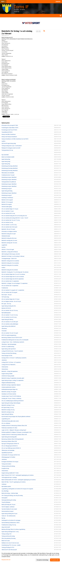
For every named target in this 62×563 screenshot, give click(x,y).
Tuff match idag (5, 296)
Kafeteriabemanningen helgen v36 (9, 389)
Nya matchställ (5, 154)
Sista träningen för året (7, 355)
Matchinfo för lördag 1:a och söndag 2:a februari (13, 256)
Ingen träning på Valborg (7, 319)
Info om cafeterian (6, 423)
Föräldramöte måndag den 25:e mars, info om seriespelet (15, 339)
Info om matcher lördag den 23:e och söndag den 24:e (14, 215)
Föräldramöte (5, 287)
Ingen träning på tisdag (7, 190)
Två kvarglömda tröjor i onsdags (9, 477)
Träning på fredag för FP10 (8, 547)
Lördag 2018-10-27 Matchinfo (8, 364)
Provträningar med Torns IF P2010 (9, 129)
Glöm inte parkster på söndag (9, 538)
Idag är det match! (6, 527)
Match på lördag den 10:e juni (8, 504)
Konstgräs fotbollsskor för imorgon (10, 461)
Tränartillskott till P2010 (7, 132)
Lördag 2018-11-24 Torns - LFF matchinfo (11, 362)
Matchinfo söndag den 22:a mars (9, 240)
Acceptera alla (55, 560)
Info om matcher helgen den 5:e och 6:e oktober (13, 276)
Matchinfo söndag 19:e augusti (9, 391)
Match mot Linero (6, 540)
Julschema (4, 360)
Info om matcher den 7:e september (10, 285)
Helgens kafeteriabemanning (8, 382)
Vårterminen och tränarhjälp (8, 450)
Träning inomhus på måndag (8, 466)
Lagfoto (3, 141)
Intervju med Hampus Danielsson (9, 136)
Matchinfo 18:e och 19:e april (8, 229)
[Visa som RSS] (44, 31)
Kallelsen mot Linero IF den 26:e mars (10, 542)
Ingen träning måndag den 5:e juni (9, 513)
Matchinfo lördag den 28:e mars (9, 238)
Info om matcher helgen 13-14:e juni (10, 208)
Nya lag (3, 518)
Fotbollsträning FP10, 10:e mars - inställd (11, 545)
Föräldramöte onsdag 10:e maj (9, 524)
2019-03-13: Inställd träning (8, 346)
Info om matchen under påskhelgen (10, 324)
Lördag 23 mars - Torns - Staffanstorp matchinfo (13, 342)
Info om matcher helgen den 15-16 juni (10, 299)
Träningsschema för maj (7, 150)
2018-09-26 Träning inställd (8, 375)
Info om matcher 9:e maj (7, 222)
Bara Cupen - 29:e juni (7, 294)
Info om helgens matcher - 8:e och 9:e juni (11, 301)
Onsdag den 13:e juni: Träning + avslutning (11, 398)
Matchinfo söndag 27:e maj (8, 405)
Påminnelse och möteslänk (8, 172)
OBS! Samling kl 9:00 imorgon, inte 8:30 (11, 254)
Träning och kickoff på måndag (9, 353)
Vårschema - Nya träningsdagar (9, 344)
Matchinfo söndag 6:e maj (8, 412)
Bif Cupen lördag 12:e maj (8, 407)
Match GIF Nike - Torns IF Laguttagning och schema (14, 482)
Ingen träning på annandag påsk (9, 436)
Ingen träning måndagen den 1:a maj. (10, 531)
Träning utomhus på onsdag (8, 536)
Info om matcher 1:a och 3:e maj (9, 224)
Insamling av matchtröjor (7, 197)
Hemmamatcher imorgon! (7, 511)
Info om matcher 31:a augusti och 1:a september (13, 290)
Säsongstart (4, 497)
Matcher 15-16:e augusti (7, 202)
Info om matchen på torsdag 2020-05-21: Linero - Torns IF (15, 218)
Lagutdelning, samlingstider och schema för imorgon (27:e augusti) (17, 488)
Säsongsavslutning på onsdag (9, 500)
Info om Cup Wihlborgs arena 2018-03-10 (11, 448)
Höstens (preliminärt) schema (8, 387)
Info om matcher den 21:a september (10, 281)
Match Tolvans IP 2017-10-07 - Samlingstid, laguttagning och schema (18, 475)
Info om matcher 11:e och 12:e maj (10, 315)
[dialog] (31, 556)
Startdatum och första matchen (9, 394)
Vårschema (4, 328)
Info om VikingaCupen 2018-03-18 (9, 445)
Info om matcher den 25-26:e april (9, 227)
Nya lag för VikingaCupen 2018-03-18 (10, 443)
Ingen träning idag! (6, 161)
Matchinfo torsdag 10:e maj (8, 409)
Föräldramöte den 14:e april (8, 175)
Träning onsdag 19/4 (6, 533)
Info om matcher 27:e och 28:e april (10, 321)
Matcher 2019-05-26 (6, 308)
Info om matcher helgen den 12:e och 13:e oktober (13, 274)
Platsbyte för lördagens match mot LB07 (11, 148)
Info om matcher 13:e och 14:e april (10, 333)
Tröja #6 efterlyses (6, 502)
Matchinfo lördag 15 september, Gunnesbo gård (13, 378)
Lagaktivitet (4, 245)
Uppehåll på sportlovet (7, 452)
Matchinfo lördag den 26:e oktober (10, 269)
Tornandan (4, 330)
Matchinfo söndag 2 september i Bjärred (11, 385)
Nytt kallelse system (6, 486)
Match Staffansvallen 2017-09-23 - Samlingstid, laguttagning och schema (19, 479)
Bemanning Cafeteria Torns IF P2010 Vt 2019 (12, 337)
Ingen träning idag (6, 159)
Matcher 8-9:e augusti (7, 204)
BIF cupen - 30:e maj (6, 303)
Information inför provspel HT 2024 (10, 125)
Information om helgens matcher (9, 231)
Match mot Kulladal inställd (8, 157)
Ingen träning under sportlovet (9, 348)
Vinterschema (5, 369)
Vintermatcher (5, 366)
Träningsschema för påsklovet (9, 181)
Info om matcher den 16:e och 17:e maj (11, 220)
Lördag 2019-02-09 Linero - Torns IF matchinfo (12, 351)
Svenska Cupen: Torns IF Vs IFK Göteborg (11, 396)
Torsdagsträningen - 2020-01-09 (9, 258)
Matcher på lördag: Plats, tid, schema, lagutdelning (13, 529)
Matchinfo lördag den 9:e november (10, 265)
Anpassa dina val (6, 559)
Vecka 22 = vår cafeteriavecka (8, 515)
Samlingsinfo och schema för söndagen (11, 520)
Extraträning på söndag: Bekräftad (10, 166)
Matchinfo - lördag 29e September (10, 371)
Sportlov (4, 247)
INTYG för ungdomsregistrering (9, 335)
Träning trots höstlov (6, 464)
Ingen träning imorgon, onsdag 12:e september (12, 380)
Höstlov (3, 267)
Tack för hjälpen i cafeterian (8, 506)
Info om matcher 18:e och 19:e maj (10, 310)
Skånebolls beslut (6, 236)
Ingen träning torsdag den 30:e (9, 306)
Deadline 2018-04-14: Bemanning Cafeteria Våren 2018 (14, 434)
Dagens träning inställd (7, 373)
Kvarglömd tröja (5, 468)
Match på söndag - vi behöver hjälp (10, 493)
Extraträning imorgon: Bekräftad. (9, 177)
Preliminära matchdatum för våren (9, 427)
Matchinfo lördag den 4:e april (9, 233)
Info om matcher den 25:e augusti (9, 292)
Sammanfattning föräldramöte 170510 (10, 522)
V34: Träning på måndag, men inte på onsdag (12, 495)
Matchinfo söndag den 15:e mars (9, 242)
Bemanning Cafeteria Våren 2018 (9, 441)
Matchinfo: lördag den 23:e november (10, 260)
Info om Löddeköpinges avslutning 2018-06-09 (12, 400)
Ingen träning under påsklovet (8, 326)
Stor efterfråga (5, 491)
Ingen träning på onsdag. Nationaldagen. (11, 403)
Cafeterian (4, 484)
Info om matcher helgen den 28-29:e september (13, 278)
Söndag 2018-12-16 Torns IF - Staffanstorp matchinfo (14, 357)
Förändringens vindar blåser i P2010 (10, 127)
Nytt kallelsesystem (6, 312)
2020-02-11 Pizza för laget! (8, 249)
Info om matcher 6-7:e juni (8, 211)
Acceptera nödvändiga (42, 560)
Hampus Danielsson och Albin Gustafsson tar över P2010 (15, 139)
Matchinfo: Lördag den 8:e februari (10, 251)
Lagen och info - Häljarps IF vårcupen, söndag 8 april (14, 430)
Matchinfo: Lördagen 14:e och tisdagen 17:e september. (15, 283)
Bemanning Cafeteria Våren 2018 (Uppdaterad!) (13, 439)
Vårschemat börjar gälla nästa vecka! (10, 421)
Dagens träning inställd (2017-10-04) (10, 473)
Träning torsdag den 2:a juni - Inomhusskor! (12, 145)
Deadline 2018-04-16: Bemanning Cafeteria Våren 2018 (14, 425)
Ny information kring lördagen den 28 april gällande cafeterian (16, 416)
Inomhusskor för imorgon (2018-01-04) (11, 454)
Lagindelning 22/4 (6, 418)
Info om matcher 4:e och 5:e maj (9, 317)
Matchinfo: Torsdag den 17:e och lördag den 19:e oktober (15, 272)
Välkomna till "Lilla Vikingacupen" (9, 549)
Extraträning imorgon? (7, 188)
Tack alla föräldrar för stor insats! (9, 509)
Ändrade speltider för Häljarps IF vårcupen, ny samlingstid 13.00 (16, 432)
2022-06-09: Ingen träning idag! (9, 143)
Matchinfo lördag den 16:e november (10, 263)
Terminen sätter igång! (7, 206)
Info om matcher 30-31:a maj (8, 213)
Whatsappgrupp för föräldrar (8, 457)
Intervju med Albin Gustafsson (9, 134)
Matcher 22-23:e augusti (7, 199)
